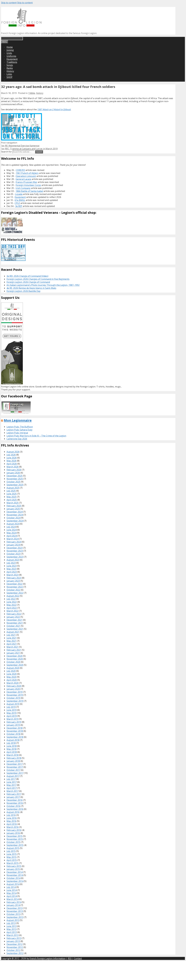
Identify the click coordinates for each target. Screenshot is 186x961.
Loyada (18, 194)
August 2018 (13, 739)
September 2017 (15, 773)
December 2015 (14, 836)
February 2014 (14, 902)
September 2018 (15, 736)
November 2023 (15, 550)
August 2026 (13, 451)
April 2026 (12, 463)
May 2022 (11, 604)
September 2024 (15, 520)
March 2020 (13, 682)
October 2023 (13, 553)
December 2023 (14, 547)
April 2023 (12, 571)
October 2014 (13, 878)
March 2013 (13, 935)
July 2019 (11, 706)
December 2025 (14, 475)
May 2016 (11, 821)
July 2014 (11, 887)
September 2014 (15, 881)
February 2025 (14, 505)
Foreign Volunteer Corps (28, 185)
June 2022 (12, 601)
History (10, 71)
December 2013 (14, 908)
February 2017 (14, 794)
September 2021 (15, 628)
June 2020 (12, 673)
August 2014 (13, 884)
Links (9, 74)
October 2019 (13, 697)
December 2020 (14, 655)
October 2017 (13, 770)
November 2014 (15, 875)
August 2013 (13, 920)
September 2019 (15, 700)
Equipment (12, 59)
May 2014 (11, 893)
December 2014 (14, 872)
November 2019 (15, 694)
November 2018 (15, 730)
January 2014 (13, 905)
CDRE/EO (20, 170)
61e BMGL (20, 200)
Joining (10, 50)
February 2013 (14, 938)
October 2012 (13, 950)
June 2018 (12, 746)
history (39, 93)
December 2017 (14, 764)
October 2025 (13, 481)
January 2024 (13, 544)
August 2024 (13, 523)
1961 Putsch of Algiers (27, 173)
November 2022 (15, 586)
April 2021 (12, 643)
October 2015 (13, 842)
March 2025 (13, 502)
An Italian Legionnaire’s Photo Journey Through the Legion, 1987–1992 (43, 285)
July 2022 (11, 598)
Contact (78, 958)
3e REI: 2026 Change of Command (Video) (27, 276)
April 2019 (12, 715)
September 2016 (15, 809)
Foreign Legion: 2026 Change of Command (28, 282)
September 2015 (15, 845)
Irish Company (23, 188)
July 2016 (11, 815)
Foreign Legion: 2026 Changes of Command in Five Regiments (38, 279)
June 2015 (12, 854)
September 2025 (15, 484)
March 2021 (13, 646)
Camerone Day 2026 (17, 438)
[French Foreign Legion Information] (21, 26)
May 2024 (11, 532)
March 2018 (13, 755)
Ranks (10, 68)
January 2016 (13, 833)
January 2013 (13, 941)
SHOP (9, 77)
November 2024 (15, 514)
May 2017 (11, 785)
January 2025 (13, 508)
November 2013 (15, 911)
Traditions (12, 62)
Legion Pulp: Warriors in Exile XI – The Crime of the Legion (36, 435)
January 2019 (13, 724)
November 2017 (15, 767)
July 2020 (11, 670)
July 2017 (11, 779)
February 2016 (14, 830)
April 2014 (12, 896)
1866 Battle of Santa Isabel (29, 191)
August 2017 (13, 776)
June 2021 (12, 637)
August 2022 (13, 595)
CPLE (17, 203)
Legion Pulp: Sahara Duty (19, 429)
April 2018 (12, 752)
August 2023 (13, 559)
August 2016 (13, 812)
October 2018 (13, 733)
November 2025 (15, 478)
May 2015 (11, 857)
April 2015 (12, 860)
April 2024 (12, 535)
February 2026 (14, 469)
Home (10, 47)
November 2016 (15, 803)
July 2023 (11, 562)
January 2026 (13, 472)
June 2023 (12, 565)
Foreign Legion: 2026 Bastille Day (23, 291)
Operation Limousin (26, 176)
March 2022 (13, 610)
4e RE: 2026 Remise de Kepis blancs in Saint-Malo (31, 288)
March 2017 (13, 791)
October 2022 (13, 589)
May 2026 (11, 460)
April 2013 (12, 932)
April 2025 (12, 499)
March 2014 (13, 899)
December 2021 (14, 619)
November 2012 (15, 947)
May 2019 (11, 712)
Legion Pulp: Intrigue (17, 432)
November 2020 (15, 658)
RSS (70, 958)
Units (9, 53)
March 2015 (13, 863)
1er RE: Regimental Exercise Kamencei (20, 145)
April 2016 (12, 824)
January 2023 (13, 580)
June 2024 (12, 529)
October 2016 (13, 806)
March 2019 (13, 718)
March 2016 (13, 827)
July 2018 (11, 743)
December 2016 (14, 800)
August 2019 (13, 703)
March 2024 (13, 538)
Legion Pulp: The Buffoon (20, 426)
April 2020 (12, 679)
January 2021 (13, 652)
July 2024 (11, 526)
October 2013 (13, 914)
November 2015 (15, 839)
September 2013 (15, 917)
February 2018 (14, 758)
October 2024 (13, 517)
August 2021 (13, 631)
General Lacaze (23, 179)
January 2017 (13, 797)
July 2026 (11, 454)
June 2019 (12, 709)
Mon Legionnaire (18, 420)
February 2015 (14, 866)
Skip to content (9, 2)
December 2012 (14, 944)
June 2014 (12, 890)
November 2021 (15, 622)
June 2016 (12, 818)
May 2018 (11, 749)
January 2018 (13, 761)
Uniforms (11, 56)
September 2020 (15, 664)
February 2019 (14, 721)
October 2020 (13, 661)
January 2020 (13, 688)
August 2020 (13, 667)
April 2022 (12, 607)
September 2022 (15, 592)
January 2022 (13, 616)
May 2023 (11, 568)
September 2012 (15, 953)
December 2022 (14, 583)
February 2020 (14, 685)
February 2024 (14, 541)
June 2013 (12, 926)
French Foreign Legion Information (47, 958)
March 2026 (13, 466)
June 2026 (12, 457)
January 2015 (13, 869)
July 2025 (11, 490)
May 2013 (11, 929)
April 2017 (12, 788)
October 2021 (13, 625)
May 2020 (11, 676)
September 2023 (15, 556)
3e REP (18, 206)
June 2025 (12, 493)
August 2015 (13, 848)
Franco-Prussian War (26, 182)
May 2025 (11, 496)
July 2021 (11, 634)
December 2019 (14, 691)
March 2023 (13, 574)
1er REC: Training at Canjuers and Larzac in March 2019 (29, 148)
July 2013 (11, 923)
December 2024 (14, 511)
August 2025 (13, 487)
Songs (10, 65)
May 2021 (11, 640)
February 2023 (14, 577)
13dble (31, 93)
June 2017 (12, 782)
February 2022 (14, 613)
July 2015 (11, 851)
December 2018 (14, 727)
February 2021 (14, 649)
